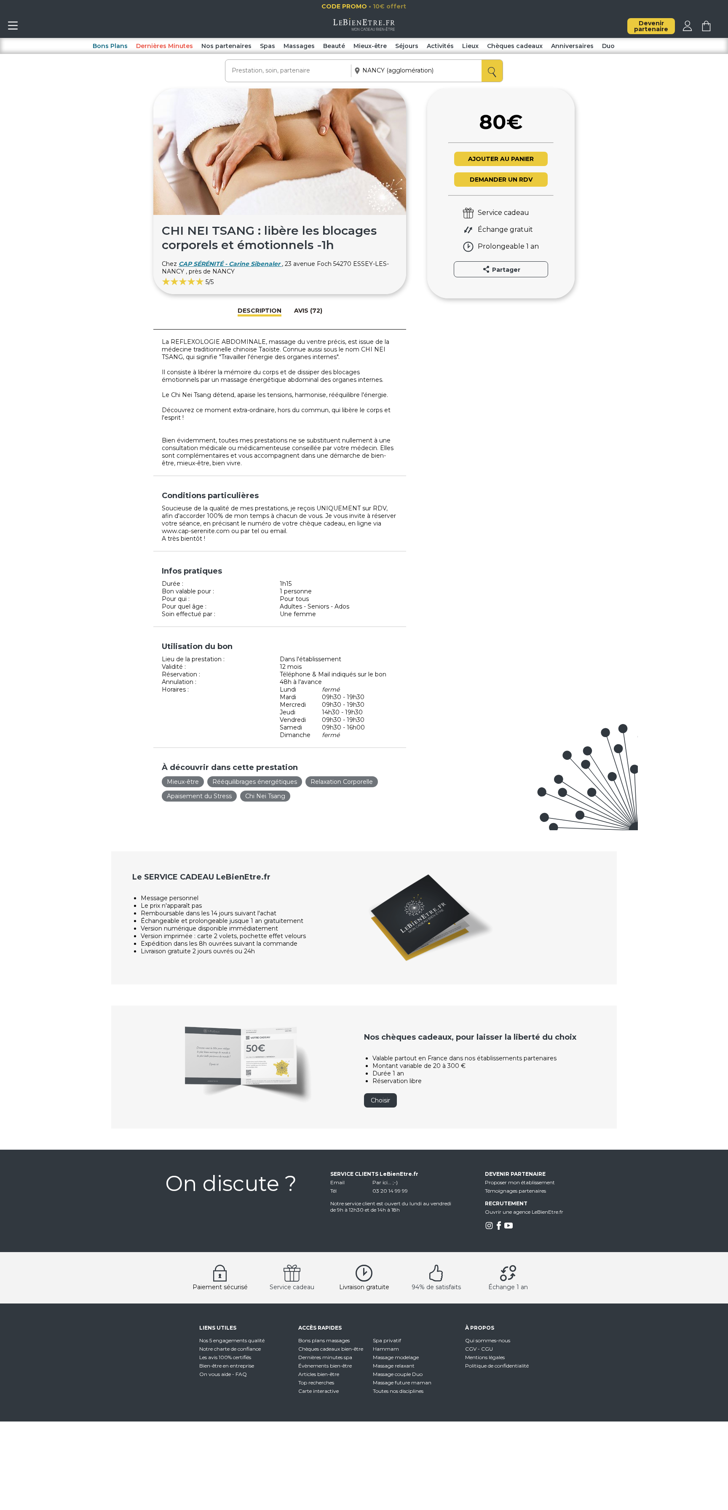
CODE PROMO (384, 6)
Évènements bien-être (325, 1365)
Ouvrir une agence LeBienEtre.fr (524, 1212)
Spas (267, 46)
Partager (505, 270)
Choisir (380, 1100)
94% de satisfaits (436, 1287)
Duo (608, 46)
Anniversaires (572, 46)
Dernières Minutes (164, 46)
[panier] (706, 29)
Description (259, 310)
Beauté (334, 46)
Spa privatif (387, 1340)
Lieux (470, 46)
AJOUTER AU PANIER (501, 159)
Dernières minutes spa (325, 1357)
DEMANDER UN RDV (501, 179)
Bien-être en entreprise (226, 1365)
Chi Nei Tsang (265, 796)
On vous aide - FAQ (223, 1374)
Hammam (386, 1349)
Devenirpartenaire (651, 26)
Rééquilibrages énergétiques (254, 782)
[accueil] (364, 28)
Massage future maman (402, 1382)
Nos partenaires (226, 46)
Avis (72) (308, 310)
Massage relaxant (394, 1365)
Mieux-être (370, 46)
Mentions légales (485, 1357)
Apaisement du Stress (199, 796)
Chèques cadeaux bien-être (330, 1349)
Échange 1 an (508, 1287)
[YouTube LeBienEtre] (508, 1228)
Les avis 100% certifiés (225, 1357)
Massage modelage (396, 1357)
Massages (299, 46)
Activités (440, 46)
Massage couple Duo (398, 1374)
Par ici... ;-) (385, 1182)
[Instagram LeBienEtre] (489, 1228)
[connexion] (687, 29)
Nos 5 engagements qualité (232, 1340)
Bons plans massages (324, 1340)
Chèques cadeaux (515, 46)
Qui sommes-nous (487, 1340)
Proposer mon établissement (520, 1182)
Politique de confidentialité (497, 1365)
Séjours (406, 46)
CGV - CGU (479, 1349)
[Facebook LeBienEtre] (499, 1228)
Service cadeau (292, 1287)
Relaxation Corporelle (341, 782)
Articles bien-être (318, 1374)
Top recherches (316, 1382)
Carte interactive (318, 1391)
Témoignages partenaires (515, 1191)
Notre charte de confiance (230, 1349)
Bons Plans (110, 46)
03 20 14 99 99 (390, 1191)
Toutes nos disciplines (398, 1391)
